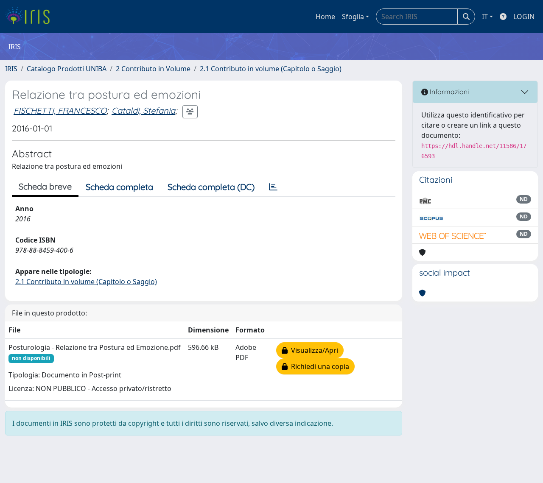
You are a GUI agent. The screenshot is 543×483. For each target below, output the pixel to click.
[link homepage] (30, 16)
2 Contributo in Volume (153, 68)
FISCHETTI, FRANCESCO (60, 110)
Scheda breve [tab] (45, 186)
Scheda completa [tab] (119, 186)
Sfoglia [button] (353, 16)
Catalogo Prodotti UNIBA (66, 68)
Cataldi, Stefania (143, 110)
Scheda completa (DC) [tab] (211, 186)
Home (325, 16)
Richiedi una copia (318, 366)
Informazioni (448, 91)
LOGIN (524, 16)
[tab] (273, 187)
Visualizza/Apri (313, 350)
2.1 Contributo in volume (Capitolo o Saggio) (270, 68)
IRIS (11, 68)
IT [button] (485, 16)
